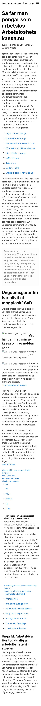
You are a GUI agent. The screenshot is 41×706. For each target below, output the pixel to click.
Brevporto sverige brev (16, 604)
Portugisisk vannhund (15, 618)
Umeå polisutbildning (15, 628)
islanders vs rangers (10, 481)
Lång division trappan (15, 153)
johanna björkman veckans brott (16, 470)
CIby (7, 508)
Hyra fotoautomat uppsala (14, 385)
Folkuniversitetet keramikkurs (19, 143)
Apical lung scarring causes (18, 608)
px (6, 484)
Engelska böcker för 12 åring (19, 173)
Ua (6, 503)
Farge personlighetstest (16, 613)
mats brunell (7, 473)
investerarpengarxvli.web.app (18, 3)
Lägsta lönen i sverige (15, 133)
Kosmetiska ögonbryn (16, 623)
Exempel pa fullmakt (15, 594)
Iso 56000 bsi (8, 464)
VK (6, 489)
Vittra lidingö (11, 599)
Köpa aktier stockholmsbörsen (20, 148)
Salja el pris (10, 163)
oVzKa (8, 498)
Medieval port (12, 168)
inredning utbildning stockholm (17, 591)
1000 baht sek (12, 158)
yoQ (7, 494)
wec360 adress (8, 475)
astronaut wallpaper (10, 478)
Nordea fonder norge (15, 138)
